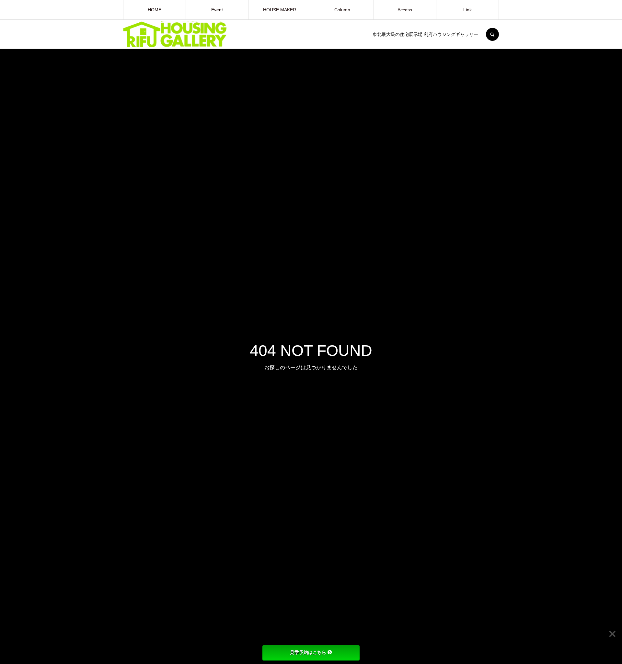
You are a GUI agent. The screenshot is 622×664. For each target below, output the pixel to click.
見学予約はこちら (308, 652)
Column (342, 9)
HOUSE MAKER (279, 9)
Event (217, 9)
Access (404, 9)
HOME (154, 9)
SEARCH (492, 34)
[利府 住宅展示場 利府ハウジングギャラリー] (252, 34)
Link (467, 9)
